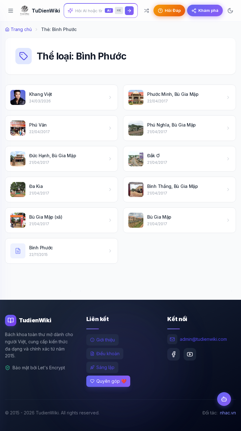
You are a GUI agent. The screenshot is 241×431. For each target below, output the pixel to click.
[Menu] (10, 10)
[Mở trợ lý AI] (224, 399)
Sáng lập (105, 367)
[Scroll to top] (224, 420)
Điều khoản (108, 353)
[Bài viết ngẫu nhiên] (147, 11)
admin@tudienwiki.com (203, 339)
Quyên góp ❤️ (111, 381)
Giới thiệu (105, 339)
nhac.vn (228, 412)
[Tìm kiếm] (129, 10)
